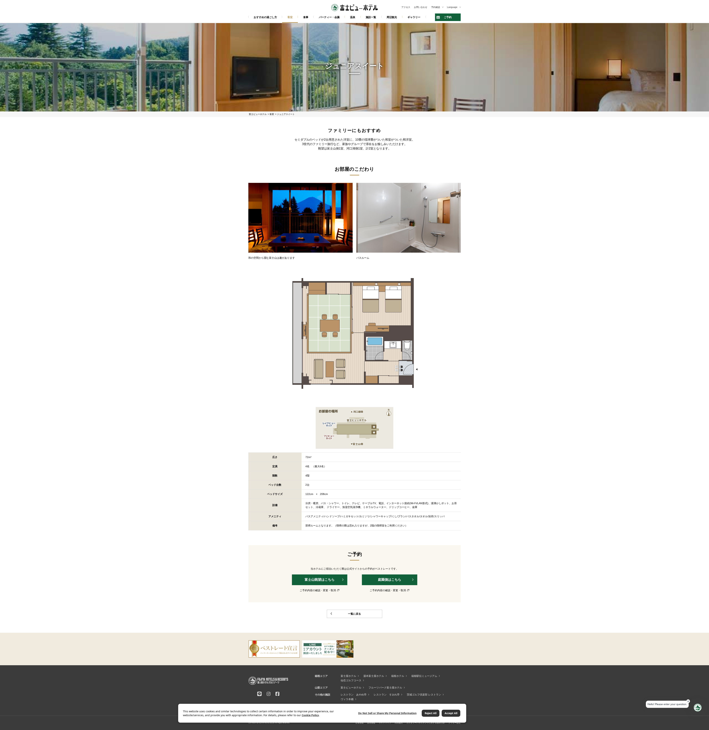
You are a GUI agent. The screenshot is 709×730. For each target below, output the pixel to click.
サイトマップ (385, 723)
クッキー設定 (454, 723)
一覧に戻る (354, 613)
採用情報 (371, 723)
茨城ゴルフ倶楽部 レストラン (424, 694)
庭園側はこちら (389, 579)
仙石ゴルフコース (351, 680)
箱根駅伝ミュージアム (424, 675)
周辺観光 (392, 17)
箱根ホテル (397, 675)
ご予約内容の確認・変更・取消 (318, 590)
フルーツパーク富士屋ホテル (385, 687)
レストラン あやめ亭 (354, 694)
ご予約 (448, 17)
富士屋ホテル (348, 675)
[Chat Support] (698, 708)
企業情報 (359, 723)
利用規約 (399, 723)
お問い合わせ (420, 7)
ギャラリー (413, 17)
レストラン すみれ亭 (387, 694)
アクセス (405, 7)
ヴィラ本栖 (347, 699)
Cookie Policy (310, 715)
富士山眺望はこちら (320, 579)
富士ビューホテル (351, 687)
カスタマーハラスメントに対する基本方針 (425, 723)
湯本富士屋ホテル (373, 675)
